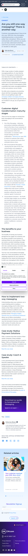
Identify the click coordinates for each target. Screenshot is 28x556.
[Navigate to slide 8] (20, 496)
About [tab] (22, 270)
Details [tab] (14, 270)
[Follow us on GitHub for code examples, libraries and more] (3, 550)
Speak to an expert (11, 408)
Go (23, 4)
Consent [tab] (5, 270)
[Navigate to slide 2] (8, 496)
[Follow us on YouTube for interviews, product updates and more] (14, 550)
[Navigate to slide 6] (16, 496)
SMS (25, 136)
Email (4, 507)
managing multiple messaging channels (13, 97)
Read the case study (7, 349)
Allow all (14, 282)
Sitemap (17, 543)
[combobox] (10, 4)
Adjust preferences (14, 285)
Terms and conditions (20, 541)
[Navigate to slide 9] (22, 496)
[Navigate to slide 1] (6, 496)
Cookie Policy (5, 543)
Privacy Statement (6, 541)
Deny (14, 288)
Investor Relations (6, 546)
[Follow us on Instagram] (6, 550)
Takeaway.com (16, 136)
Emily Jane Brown (9, 50)
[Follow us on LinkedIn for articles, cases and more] (8, 550)
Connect (5, 20)
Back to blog (5, 17)
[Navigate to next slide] (24, 470)
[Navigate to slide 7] (18, 496)
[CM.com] (5, 9)
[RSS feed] (11, 550)
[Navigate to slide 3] (10, 496)
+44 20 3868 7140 (9, 536)
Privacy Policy (12, 513)
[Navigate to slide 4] (12, 496)
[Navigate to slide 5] (14, 496)
